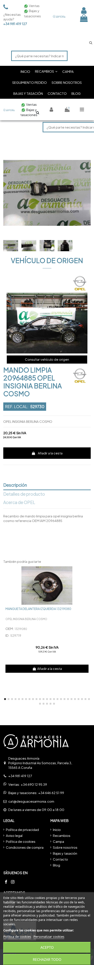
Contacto (60, 859)
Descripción (15, 485)
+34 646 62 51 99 (51, 793)
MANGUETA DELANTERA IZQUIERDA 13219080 (38, 609)
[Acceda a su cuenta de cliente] (84, 10)
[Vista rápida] (87, 573)
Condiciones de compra (25, 847)
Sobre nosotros (65, 847)
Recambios (61, 835)
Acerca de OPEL (19, 502)
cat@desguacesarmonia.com (31, 801)
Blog (56, 865)
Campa (58, 841)
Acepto (47, 947)
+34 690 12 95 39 (34, 784)
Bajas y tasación (65, 853)
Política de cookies (20, 841)
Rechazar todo (47, 959)
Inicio (57, 829)
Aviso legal (14, 835)
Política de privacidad (22, 829)
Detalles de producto (24, 494)
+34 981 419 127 (11, 24)
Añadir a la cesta (50, 453)
